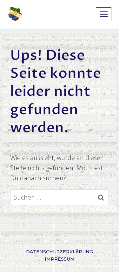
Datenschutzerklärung (59, 252)
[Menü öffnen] (103, 14)
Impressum (60, 259)
